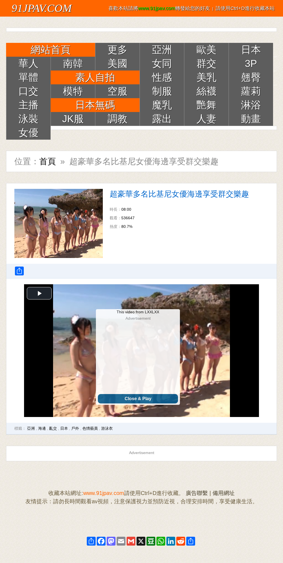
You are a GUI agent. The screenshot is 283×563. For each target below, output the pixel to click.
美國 (117, 63)
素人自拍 (95, 77)
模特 (73, 91)
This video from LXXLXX (138, 312)
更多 (117, 49)
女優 (28, 132)
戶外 (75, 428)
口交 (28, 91)
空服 (117, 91)
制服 (162, 91)
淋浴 (251, 105)
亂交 (53, 428)
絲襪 (206, 91)
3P (251, 63)
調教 (117, 118)
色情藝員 (90, 428)
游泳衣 (107, 428)
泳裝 (28, 118)
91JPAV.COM (42, 8)
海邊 (42, 428)
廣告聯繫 (197, 493)
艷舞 (206, 105)
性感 (162, 77)
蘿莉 (251, 91)
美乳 (206, 77)
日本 (251, 49)
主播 (28, 105)
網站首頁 (50, 49)
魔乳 (162, 105)
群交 (206, 63)
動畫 (251, 118)
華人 (28, 63)
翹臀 (251, 77)
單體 (28, 77)
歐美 (206, 49)
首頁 (47, 161)
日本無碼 (95, 105)
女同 (162, 63)
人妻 (206, 118)
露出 (162, 118)
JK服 (73, 118)
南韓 (73, 63)
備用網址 (224, 493)
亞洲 (162, 49)
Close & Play (138, 398)
